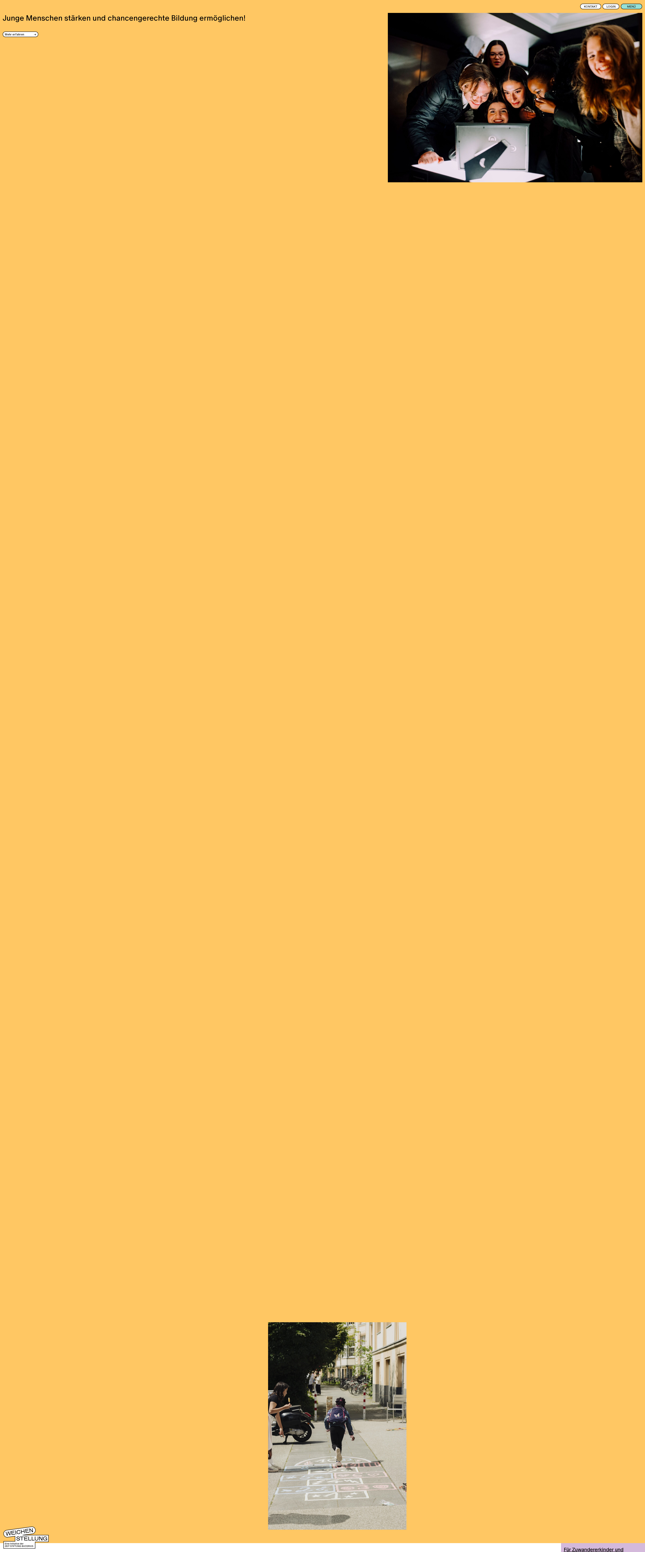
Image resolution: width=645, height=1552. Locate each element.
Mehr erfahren (14, 34)
